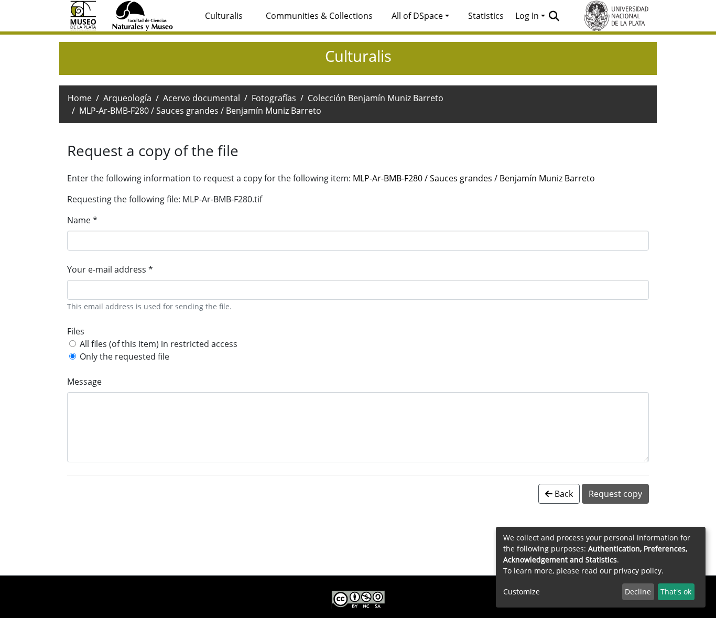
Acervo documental (201, 98)
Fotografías (274, 98)
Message (84, 381)
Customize (521, 592)
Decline (638, 592)
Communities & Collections (319, 15)
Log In (527, 15)
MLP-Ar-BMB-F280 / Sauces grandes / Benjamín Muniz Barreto (474, 178)
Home (80, 98)
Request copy (615, 494)
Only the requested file (124, 356)
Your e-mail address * (110, 269)
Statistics (486, 15)
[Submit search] (554, 16)
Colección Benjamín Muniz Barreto (375, 98)
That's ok (675, 592)
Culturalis (224, 15)
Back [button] (562, 494)
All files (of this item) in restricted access (158, 344)
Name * (82, 220)
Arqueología (127, 98)
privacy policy (637, 571)
